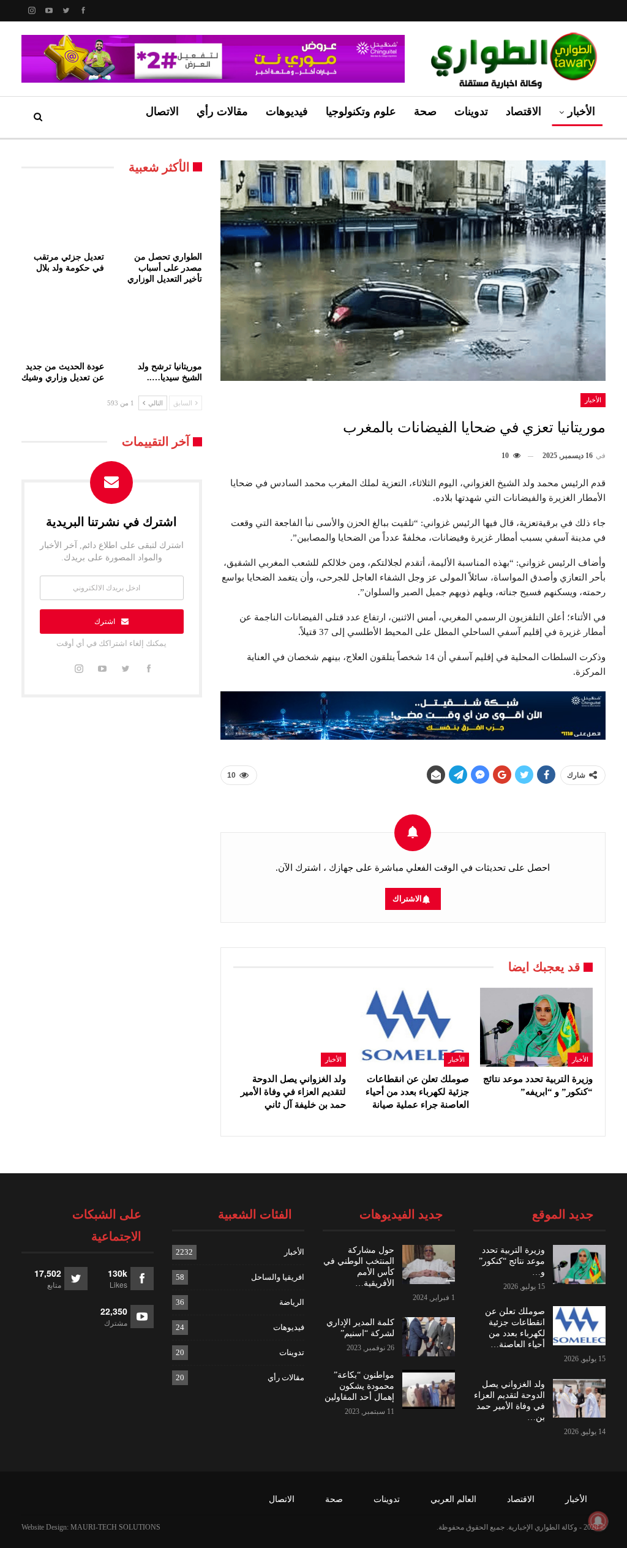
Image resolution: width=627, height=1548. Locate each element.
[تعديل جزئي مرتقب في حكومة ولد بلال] (63, 217)
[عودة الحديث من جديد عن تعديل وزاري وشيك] (63, 326)
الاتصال (162, 111)
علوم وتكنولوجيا (361, 111)
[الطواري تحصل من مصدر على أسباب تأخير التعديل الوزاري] (160, 217)
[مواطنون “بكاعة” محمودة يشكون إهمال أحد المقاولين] (428, 1389)
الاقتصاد (523, 111)
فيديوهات (287, 111)
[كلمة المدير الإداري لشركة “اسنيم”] (428, 1336)
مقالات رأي (222, 111)
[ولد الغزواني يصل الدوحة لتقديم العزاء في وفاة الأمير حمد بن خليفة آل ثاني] (289, 1027)
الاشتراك (407, 898)
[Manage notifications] (598, 1521)
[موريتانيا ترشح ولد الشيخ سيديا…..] (160, 326)
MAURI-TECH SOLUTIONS (115, 1527)
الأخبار (581, 111)
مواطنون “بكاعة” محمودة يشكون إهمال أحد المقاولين (359, 1386)
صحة (425, 111)
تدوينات (471, 111)
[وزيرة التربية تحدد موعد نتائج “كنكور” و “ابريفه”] (536, 1027)
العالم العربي (453, 1499)
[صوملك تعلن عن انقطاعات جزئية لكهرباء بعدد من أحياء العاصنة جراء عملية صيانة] (413, 1027)
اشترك (104, 621)
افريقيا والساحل (277, 1277)
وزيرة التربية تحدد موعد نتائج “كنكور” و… (512, 1261)
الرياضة (291, 1302)
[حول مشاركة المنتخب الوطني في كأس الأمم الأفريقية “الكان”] (428, 1264)
